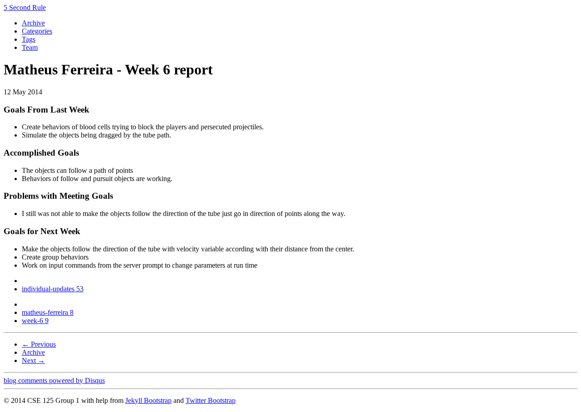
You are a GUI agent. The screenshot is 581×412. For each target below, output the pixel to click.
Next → (33, 360)
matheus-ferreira (48, 312)
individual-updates (53, 289)
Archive (33, 23)
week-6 (35, 320)
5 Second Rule (25, 7)
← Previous (39, 344)
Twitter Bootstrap (211, 400)
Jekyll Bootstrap (148, 400)
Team (30, 47)
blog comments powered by (54, 380)
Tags (28, 39)
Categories (37, 31)
